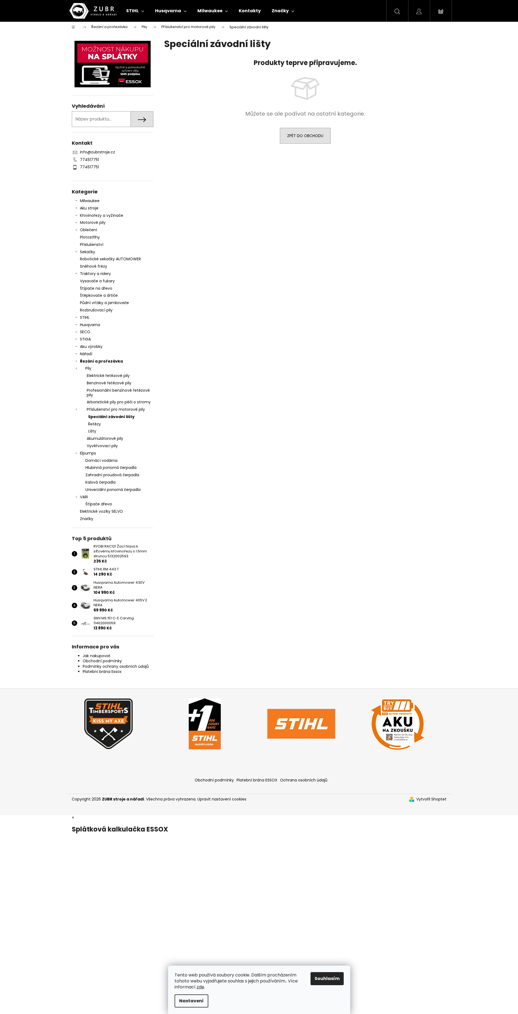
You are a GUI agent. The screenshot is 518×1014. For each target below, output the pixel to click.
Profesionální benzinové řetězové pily (118, 393)
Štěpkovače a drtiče (99, 295)
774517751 (89, 159)
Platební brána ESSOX (257, 780)
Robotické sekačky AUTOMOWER (110, 259)
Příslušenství (91, 244)
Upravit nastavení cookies (221, 799)
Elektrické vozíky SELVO (101, 511)
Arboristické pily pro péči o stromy (119, 402)
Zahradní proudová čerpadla (112, 475)
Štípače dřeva (98, 504)
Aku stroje (89, 208)
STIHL (84, 317)
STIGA (85, 339)
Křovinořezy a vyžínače (101, 215)
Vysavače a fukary (97, 281)
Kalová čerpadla (100, 482)
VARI (84, 497)
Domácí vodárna (101, 460)
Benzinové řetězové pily (109, 383)
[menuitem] (135, 11)
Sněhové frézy (93, 266)
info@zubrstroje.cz (97, 152)
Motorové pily (93, 222)
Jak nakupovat (96, 656)
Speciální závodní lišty (111, 416)
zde (200, 987)
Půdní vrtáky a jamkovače (104, 302)
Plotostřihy (90, 237)
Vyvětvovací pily (102, 446)
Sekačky (87, 252)
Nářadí (86, 354)
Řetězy (94, 424)
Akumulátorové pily (105, 438)
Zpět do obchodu (305, 135)
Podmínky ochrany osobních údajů (116, 666)
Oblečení (88, 230)
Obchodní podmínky (102, 661)
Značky (86, 518)
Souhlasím (327, 978)
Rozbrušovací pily (96, 310)
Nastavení (191, 1001)
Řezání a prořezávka (101, 361)
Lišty (92, 431)
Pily (88, 368)
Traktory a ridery (95, 273)
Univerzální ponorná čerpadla (113, 489)
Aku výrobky (91, 346)
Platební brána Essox (102, 671)
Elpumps (88, 453)
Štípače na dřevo (96, 288)
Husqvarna (90, 324)
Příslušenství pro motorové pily (116, 409)
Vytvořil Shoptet (431, 799)
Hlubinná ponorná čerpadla (111, 467)
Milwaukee (90, 200)
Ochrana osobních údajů (303, 780)
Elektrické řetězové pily (108, 375)
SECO (85, 332)
